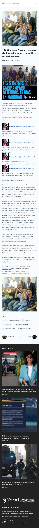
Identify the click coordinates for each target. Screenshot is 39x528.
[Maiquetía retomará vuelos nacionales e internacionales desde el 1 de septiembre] (19, 415)
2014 (5, 320)
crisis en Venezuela (15, 320)
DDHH (12, 60)
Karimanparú (8, 324)
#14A (4, 131)
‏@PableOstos (18, 126)
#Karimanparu (14, 105)
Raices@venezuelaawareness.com (19, 523)
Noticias (17, 60)
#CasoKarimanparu (8, 136)
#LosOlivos (23, 133)
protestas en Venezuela (24, 328)
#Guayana (31, 126)
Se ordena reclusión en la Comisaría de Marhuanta (17, 117)
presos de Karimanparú (21, 324)
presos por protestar (9, 328)
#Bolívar (4, 120)
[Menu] (36, 3)
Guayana (27, 320)
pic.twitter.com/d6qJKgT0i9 (20, 273)
